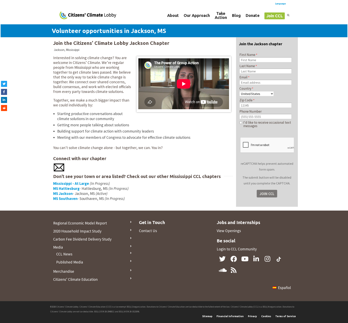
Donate (252, 15)
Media (58, 247)
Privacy (252, 316)
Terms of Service (285, 316)
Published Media (69, 262)
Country (245, 88)
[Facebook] (4, 92)
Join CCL (274, 15)
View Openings (229, 230)
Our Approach (197, 15)
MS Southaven (65, 198)
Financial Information (230, 316)
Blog (236, 15)
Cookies (266, 316)
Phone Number (250, 111)
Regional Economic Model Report (80, 223)
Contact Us (148, 230)
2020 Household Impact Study (77, 231)
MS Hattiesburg (66, 188)
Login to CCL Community (237, 249)
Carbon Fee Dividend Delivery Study (82, 239)
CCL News (64, 254)
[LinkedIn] (4, 100)
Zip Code (246, 100)
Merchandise (63, 271)
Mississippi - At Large (71, 183)
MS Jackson (63, 193)
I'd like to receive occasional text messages (267, 124)
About (173, 15)
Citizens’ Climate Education (75, 279)
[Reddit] (4, 108)
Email (243, 77)
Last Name (247, 66)
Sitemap (207, 316)
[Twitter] (4, 84)
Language (280, 3)
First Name (247, 54)
